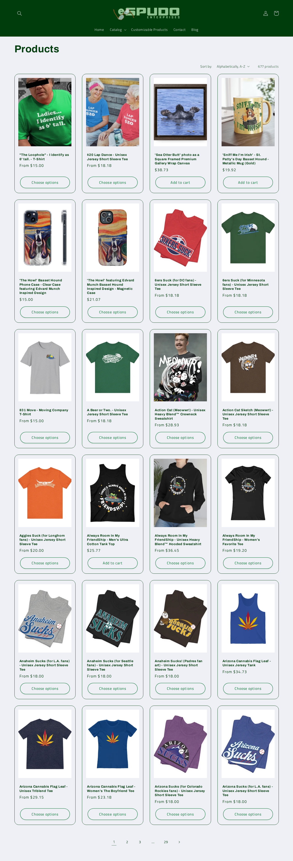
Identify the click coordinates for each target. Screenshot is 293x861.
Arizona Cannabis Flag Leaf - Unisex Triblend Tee (43, 788)
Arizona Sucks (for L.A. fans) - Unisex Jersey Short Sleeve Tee (247, 791)
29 (166, 842)
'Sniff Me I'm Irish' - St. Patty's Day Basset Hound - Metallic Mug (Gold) (245, 159)
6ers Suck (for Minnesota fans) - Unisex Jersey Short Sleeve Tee (245, 284)
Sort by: (206, 66)
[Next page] (179, 842)
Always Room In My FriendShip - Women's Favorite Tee (241, 540)
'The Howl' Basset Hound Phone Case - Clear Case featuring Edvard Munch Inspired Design (40, 286)
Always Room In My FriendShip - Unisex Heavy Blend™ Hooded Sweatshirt (178, 540)
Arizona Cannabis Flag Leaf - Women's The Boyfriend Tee (111, 788)
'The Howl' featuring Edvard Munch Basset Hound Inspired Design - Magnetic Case (110, 286)
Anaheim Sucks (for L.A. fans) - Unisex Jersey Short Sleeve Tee (44, 665)
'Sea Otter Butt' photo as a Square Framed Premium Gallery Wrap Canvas (177, 159)
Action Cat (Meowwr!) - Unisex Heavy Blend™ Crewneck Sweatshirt (180, 414)
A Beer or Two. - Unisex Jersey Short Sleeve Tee (107, 412)
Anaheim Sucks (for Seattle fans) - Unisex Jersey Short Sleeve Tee (110, 665)
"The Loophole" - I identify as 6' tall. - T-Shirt (44, 157)
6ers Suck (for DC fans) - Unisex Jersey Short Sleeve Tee (178, 284)
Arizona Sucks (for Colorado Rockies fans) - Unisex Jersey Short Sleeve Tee (180, 791)
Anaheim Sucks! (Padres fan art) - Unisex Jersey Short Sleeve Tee (179, 665)
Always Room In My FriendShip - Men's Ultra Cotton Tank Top (107, 540)
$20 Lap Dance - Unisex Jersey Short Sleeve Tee (107, 157)
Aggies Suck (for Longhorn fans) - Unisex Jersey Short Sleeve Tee (42, 540)
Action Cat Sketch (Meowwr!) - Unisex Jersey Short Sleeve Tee (247, 414)
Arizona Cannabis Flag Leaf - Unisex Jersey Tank (246, 663)
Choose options (45, 182)
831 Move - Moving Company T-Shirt (44, 412)
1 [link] (114, 842)
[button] (19, 13)
